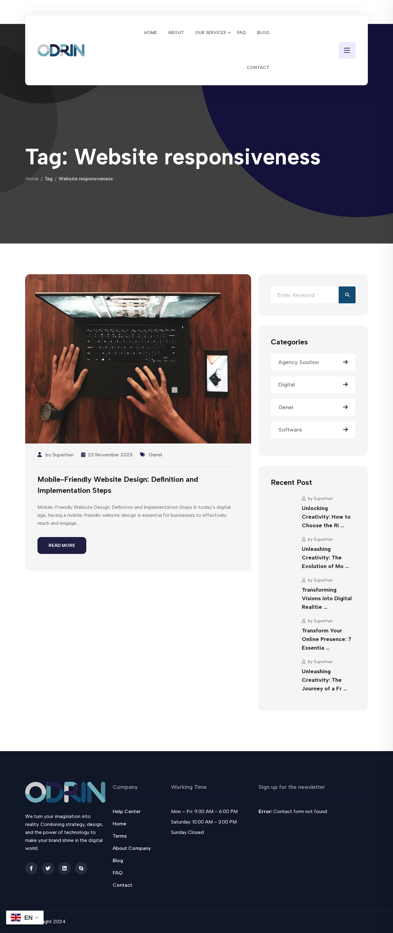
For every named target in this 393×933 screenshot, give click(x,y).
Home (31, 179)
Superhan (63, 455)
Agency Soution (298, 362)
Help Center (127, 811)
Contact (122, 885)
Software (290, 429)
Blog (118, 860)
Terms (120, 836)
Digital (286, 384)
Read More (62, 545)
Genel (155, 455)
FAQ (118, 873)
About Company (132, 848)
